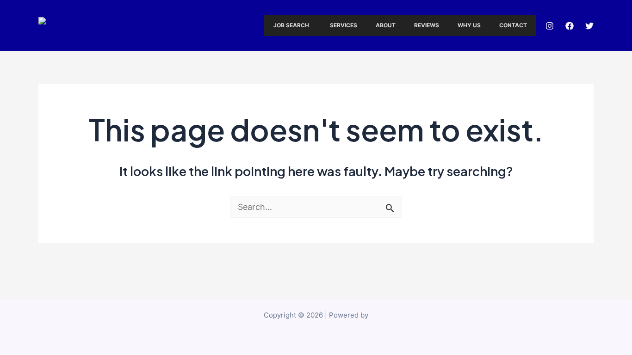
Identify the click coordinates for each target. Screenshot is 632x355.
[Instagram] (549, 26)
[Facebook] (569, 26)
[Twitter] (589, 26)
